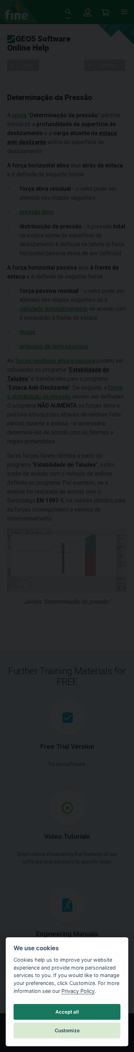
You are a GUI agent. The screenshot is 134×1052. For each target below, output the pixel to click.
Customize (67, 1030)
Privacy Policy (78, 991)
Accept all (67, 1012)
